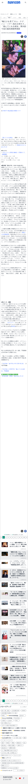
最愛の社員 (12, 747)
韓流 (9, 17)
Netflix (4, 715)
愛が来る (4, 745)
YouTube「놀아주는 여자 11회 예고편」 (14, 363)
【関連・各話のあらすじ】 (16, 376)
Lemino (10, 720)
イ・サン (4, 740)
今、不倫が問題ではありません (9, 750)
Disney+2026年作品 (7, 718)
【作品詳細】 (5, 376)
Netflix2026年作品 (13, 715)
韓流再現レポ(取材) (7, 730)
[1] (1, 537)
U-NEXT (4, 720)
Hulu (17, 720)
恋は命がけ (4, 747)
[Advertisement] (14, 9)
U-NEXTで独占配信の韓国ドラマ (11, 110)
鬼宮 (3, 742)
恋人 (24, 742)
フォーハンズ (17, 755)
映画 (20, 17)
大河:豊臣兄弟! (15, 710)
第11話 (13, 326)
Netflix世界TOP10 (6, 738)
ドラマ (14, 17)
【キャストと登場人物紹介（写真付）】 (14, 152)
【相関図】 (4, 154)
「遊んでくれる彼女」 (7, 137)
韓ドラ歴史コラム (6, 723)
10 (24, 537)
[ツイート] (22, 36)
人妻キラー (20, 745)
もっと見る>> (19, 770)
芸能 (24, 17)
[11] (26, 537)
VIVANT (23, 710)
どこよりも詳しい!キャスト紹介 (10, 735)
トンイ (10, 740)
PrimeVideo (17, 718)
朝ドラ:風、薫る (5, 710)
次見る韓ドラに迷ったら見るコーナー (11, 760)
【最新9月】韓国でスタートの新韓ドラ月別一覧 (14, 728)
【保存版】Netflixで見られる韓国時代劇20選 (12, 763)
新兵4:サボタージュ (6, 755)
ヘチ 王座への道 (17, 737)
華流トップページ (6, 757)
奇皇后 (7, 742)
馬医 (25, 737)
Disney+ (22, 715)
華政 (13, 742)
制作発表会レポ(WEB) (19, 730)
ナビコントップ (4, 14)
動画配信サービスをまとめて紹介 (10, 768)
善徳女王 (19, 742)
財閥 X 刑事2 (11, 745)
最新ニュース (13, 14)
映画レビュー (5, 765)
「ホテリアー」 (10, 322)
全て (5, 17)
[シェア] (25, 36)
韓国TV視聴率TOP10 (7, 733)
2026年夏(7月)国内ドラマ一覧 (9, 713)
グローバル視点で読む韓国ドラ (9, 725)
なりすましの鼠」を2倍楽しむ (9, 752)
